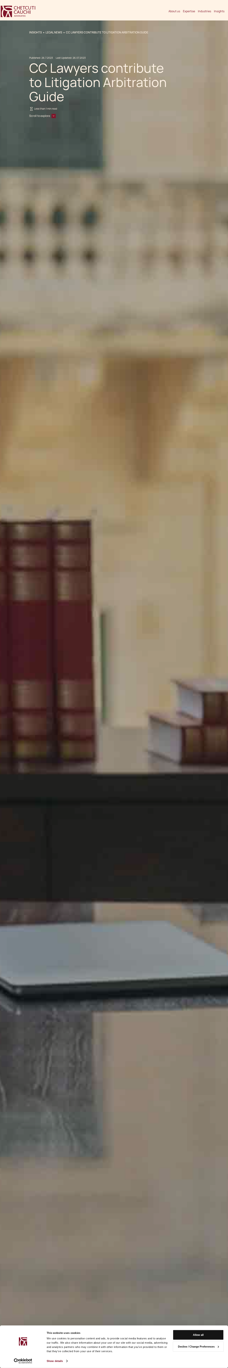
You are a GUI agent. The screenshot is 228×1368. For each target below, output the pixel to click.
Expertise (189, 11)
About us (174, 11)
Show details (55, 1360)
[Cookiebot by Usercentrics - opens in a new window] (23, 1361)
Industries (204, 11)
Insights (219, 11)
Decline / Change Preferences (196, 1346)
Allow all (198, 1334)
